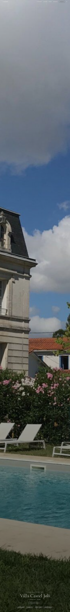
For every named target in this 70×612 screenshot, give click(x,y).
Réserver (62, 1)
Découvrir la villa (35, 602)
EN (66, 1)
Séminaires (55, 1)
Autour (50, 1)
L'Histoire (45, 1)
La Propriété (39, 1)
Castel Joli (5, 1)
